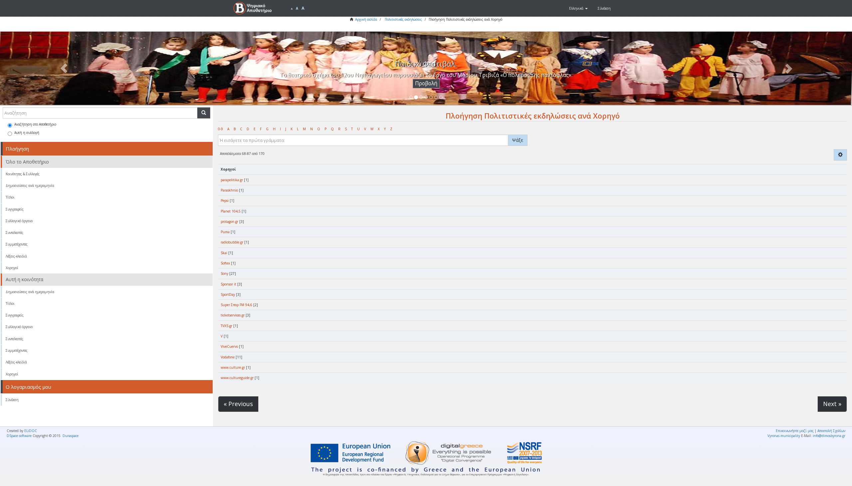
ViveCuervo (229, 346)
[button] (578, 8)
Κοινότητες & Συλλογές (23, 174)
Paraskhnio (229, 190)
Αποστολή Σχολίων (831, 430)
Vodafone (228, 357)
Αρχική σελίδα (366, 19)
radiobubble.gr (232, 242)
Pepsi (225, 200)
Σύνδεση (12, 399)
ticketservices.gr (233, 315)
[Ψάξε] (203, 113)
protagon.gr (229, 221)
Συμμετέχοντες (17, 244)
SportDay (228, 294)
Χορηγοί (12, 267)
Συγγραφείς (15, 209)
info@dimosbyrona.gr (829, 435)
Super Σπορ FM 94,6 (236, 304)
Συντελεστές (14, 232)
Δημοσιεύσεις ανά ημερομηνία (30, 185)
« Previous (238, 404)
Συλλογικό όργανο (19, 221)
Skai (224, 252)
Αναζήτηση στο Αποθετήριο (35, 124)
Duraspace (71, 435)
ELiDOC (30, 430)
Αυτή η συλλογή (26, 132)
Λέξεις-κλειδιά (16, 256)
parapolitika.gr (232, 180)
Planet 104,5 (231, 211)
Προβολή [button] (426, 83)
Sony (224, 273)
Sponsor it (228, 284)
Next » (832, 404)
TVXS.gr (226, 325)
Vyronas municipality (783, 435)
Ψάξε (517, 140)
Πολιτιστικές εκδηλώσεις (403, 19)
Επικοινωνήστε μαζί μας (795, 430)
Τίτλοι (10, 197)
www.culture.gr (233, 367)
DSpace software (19, 435)
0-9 (220, 129)
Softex (225, 263)
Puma (225, 232)
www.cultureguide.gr (237, 377)
